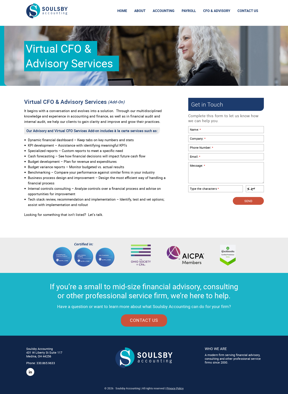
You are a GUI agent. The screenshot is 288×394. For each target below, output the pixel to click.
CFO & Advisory (216, 10)
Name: (195, 130)
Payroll (189, 10)
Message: (197, 166)
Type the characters (204, 189)
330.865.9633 (45, 363)
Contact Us (247, 10)
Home (122, 10)
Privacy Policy (175, 388)
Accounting (163, 10)
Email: (195, 157)
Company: (198, 139)
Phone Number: (201, 148)
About (140, 10)
